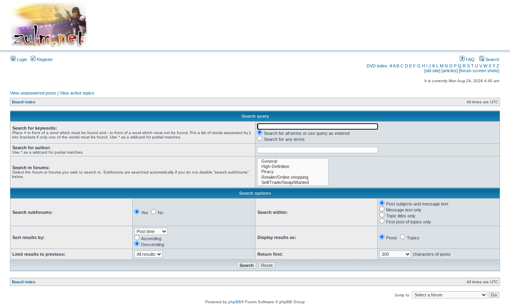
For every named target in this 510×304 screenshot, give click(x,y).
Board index (23, 102)
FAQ (470, 59)
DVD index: (377, 65)
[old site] (432, 70)
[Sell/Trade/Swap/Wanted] (293, 182)
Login (21, 59)
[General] (293, 161)
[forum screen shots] (479, 70)
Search (491, 59)
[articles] (449, 70)
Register (44, 59)
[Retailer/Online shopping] (293, 177)
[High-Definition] (293, 166)
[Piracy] (293, 171)
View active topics (77, 93)
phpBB (234, 302)
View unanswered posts (33, 93)
